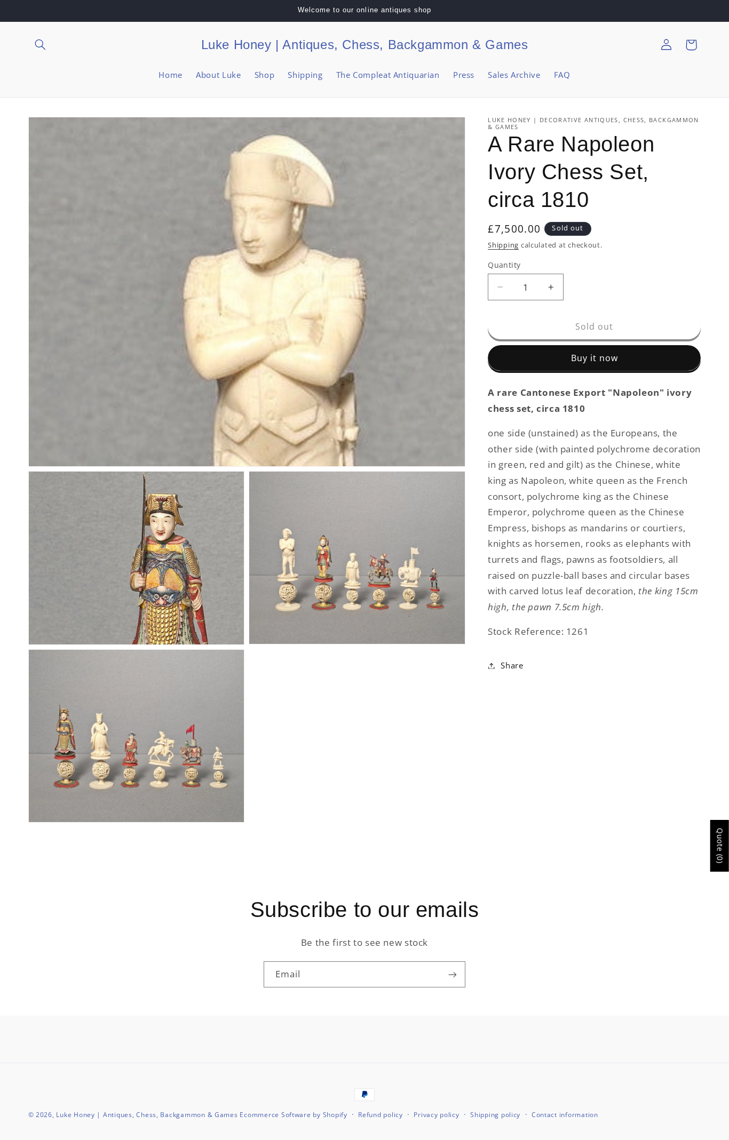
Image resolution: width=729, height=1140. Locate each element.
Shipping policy (495, 1115)
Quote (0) (720, 846)
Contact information (565, 1115)
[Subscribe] (452, 974)
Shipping (503, 245)
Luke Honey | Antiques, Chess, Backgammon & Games (146, 1115)
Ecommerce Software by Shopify (293, 1115)
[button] (40, 45)
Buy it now (595, 358)
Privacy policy (436, 1115)
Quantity (504, 265)
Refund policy (380, 1115)
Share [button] (512, 665)
